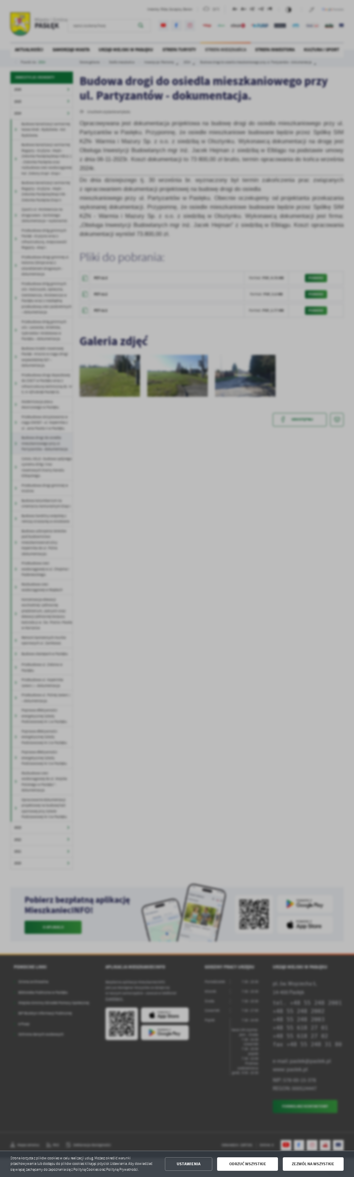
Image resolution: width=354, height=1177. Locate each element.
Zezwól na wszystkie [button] (313, 1164)
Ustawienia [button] (189, 1164)
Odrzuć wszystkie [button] (247, 1164)
